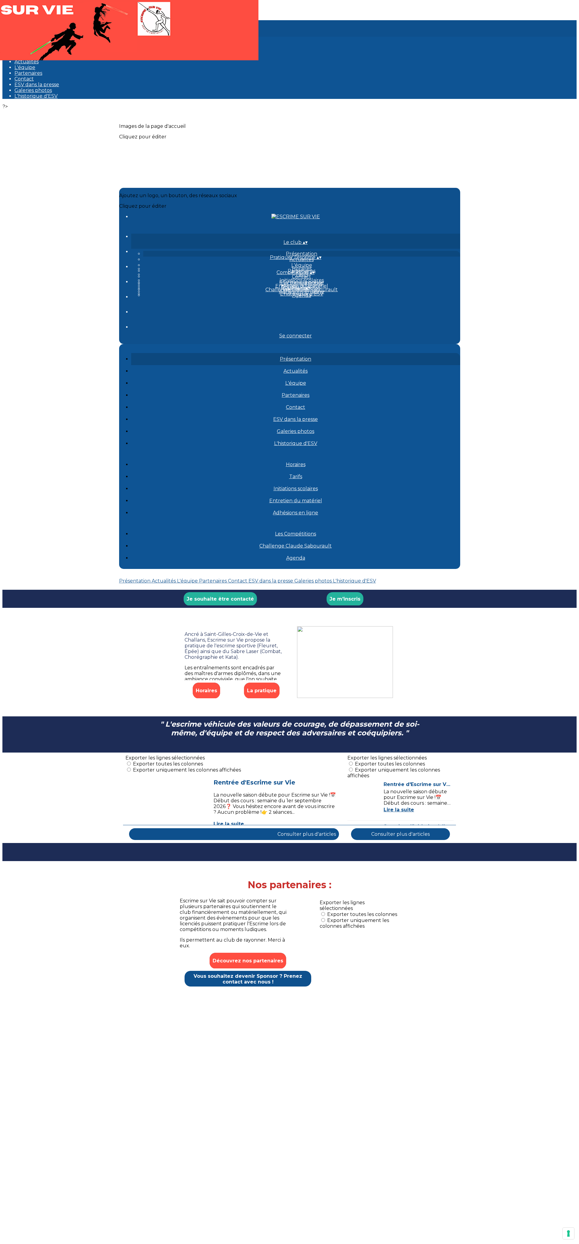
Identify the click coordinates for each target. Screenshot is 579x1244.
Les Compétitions (301, 284)
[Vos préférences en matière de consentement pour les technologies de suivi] (568, 1233)
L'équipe (24, 67)
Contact (24, 79)
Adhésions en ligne (295, 513)
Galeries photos (33, 90)
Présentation (301, 254)
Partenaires (28, 73)
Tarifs (295, 476)
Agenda (301, 295)
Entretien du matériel (295, 501)
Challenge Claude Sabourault (295, 546)
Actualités (26, 62)
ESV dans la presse (36, 84)
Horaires (302, 269)
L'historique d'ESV (36, 96)
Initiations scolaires (302, 280)
